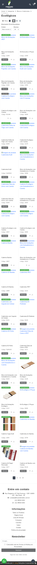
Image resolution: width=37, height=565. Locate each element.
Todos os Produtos (18, 512)
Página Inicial (18, 515)
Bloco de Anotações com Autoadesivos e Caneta (28, 170)
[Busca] (30, 4)
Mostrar (16, 27)
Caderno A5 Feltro (7, 345)
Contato (18, 527)
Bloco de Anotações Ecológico (26, 375)
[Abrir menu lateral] (3, 4)
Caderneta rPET (25, 287)
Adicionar (4, 59)
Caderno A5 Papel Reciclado (7, 464)
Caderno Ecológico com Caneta (9, 111)
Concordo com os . (19, 545)
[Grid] (13, 20)
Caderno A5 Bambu (7, 287)
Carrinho (18, 522)
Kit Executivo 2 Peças (27, 52)
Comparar (18, 520)
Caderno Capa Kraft (7, 434)
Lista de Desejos (18, 517)
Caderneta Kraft (6, 169)
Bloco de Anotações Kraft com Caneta (26, 82)
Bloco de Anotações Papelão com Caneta (8, 82)
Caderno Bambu (6, 257)
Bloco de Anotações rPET (7, 52)
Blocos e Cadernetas (23, 11)
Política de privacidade (18, 530)
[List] (20, 20)
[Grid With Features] (16, 20)
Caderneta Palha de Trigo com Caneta (7, 140)
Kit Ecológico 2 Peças (27, 404)
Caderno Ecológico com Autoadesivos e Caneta (27, 199)
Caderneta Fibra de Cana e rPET (26, 346)
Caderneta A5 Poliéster (27, 316)
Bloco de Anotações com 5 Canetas (28, 111)
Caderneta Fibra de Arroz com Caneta (7, 199)
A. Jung (15, 563)
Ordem (3, 27)
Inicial (3, 11)
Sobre (18, 525)
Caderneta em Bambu (27, 434)
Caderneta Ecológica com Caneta (26, 140)
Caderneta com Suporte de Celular (8, 317)
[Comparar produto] (14, 59)
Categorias (11, 11)
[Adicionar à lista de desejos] (11, 59)
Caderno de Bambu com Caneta (27, 464)
